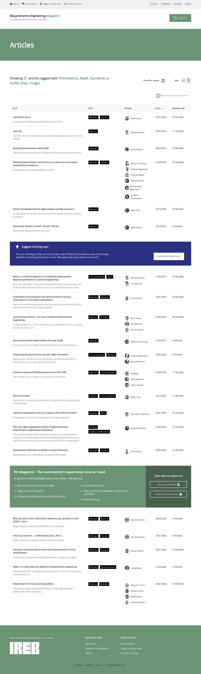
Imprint (89, 665)
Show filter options (151, 80)
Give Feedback (128, 643)
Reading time (178, 108)
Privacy (99, 665)
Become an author (130, 653)
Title (15, 108)
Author (128, 108)
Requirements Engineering (34, 17)
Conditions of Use (115, 665)
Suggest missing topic (169, 256)
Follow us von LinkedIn (166, 484)
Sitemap (79, 665)
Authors (178, 4)
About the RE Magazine (96, 648)
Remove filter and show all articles (174, 95)
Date (157, 108)
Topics (182, 18)
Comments (166, 4)
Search (188, 4)
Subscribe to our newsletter (166, 494)
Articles (154, 4)
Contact (89, 653)
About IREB (90, 643)
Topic (90, 108)
